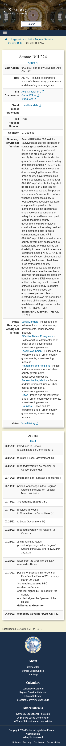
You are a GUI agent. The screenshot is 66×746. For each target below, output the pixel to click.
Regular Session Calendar (33, 692)
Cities (24, 395)
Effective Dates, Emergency (37, 336)
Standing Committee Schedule (33, 699)
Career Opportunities (33, 670)
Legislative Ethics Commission (33, 717)
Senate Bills (15, 43)
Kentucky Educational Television (33, 713)
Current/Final (29, 95)
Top (32, 440)
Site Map (33, 674)
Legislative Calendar (33, 688)
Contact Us (33, 667)
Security (27, 742)
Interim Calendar (33, 696)
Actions (32, 62)
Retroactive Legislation (34, 380)
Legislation (17, 39)
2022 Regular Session (41, 39)
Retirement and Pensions (35, 365)
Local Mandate (30, 105)
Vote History (28, 423)
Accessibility (53, 742)
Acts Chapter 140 (31, 91)
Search (31, 23)
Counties (26, 406)
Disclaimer (39, 742)
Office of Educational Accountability (33, 721)
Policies (16, 742)
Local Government (31, 351)
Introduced (27, 99)
